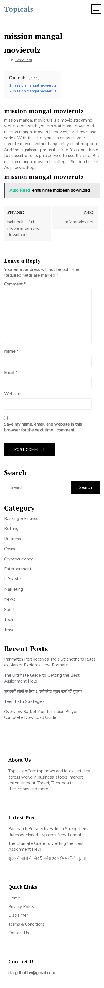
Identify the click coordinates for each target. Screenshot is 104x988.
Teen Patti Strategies (24, 701)
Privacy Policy (21, 906)
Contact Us (18, 933)
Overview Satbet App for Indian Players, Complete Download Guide (42, 714)
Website (12, 393)
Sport (9, 609)
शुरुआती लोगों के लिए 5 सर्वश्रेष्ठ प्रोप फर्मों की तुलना (43, 691)
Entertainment (17, 569)
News (9, 599)
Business (12, 539)
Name (11, 351)
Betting (11, 528)
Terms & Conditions (26, 924)
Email (10, 372)
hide (34, 78)
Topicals (18, 9)
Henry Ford (23, 60)
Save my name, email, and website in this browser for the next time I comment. (43, 427)
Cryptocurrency (18, 559)
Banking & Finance (21, 518)
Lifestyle (12, 579)
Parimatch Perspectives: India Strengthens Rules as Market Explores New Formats (50, 662)
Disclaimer (18, 915)
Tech (8, 619)
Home (14, 898)
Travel (10, 630)
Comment (15, 284)
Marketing (13, 589)
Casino (10, 549)
